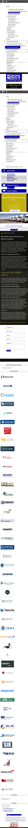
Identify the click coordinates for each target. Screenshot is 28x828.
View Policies (11, 174)
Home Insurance (12, 19)
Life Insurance (11, 21)
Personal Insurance (11, 16)
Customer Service (11, 32)
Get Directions (15, 211)
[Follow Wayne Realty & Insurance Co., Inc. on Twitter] (6, 2)
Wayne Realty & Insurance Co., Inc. (15, 817)
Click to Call (11, 188)
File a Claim (10, 180)
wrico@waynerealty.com (9, 808)
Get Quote (14, 229)
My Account (11, 171)
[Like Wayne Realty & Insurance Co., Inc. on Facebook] (5, 2)
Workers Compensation (13, 14)
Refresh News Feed (5, 798)
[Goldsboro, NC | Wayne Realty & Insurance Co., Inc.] (14, 81)
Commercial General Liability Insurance (17, 11)
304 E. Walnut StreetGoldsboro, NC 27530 (8, 810)
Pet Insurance (11, 26)
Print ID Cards (11, 175)
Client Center (11, 34)
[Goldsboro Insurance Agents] (5, 4)
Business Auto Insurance (14, 12)
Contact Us (9, 29)
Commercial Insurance (12, 8)
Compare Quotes (11, 31)
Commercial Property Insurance (15, 9)
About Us (9, 27)
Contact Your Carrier (13, 35)
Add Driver (10, 177)
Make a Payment (12, 179)
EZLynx (22, 819)
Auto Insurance (11, 17)
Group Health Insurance (13, 22)
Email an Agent (12, 191)
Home (8, 6)
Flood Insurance (12, 24)
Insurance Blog (10, 37)
